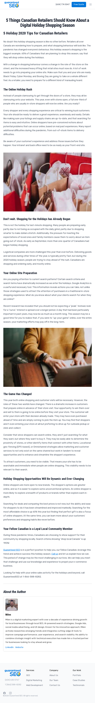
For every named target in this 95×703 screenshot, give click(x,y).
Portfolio (77, 675)
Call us (54, 554)
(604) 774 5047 (63, 4)
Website (19, 647)
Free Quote (79, 4)
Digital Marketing (34, 680)
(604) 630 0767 (12, 680)
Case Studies (79, 680)
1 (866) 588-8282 (13, 684)
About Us (53, 675)
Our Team (53, 680)
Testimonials (78, 685)
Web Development (34, 685)
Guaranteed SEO (11, 550)
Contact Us (54, 685)
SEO (28, 675)
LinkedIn (9, 647)
